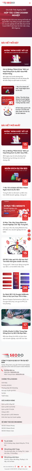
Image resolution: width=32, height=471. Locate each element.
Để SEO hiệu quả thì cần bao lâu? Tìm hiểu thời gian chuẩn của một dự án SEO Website (23, 110)
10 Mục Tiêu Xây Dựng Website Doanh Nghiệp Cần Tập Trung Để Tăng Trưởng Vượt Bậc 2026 (23, 100)
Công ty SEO (5, 412)
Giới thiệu (4, 383)
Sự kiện (4, 393)
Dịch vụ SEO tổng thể (8, 404)
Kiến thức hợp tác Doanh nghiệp (11, 417)
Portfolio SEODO (6, 385)
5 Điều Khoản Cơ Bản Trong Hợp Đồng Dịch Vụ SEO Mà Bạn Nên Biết (15, 332)
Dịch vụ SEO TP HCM (8, 409)
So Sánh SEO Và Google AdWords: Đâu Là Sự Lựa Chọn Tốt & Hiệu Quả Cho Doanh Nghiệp (16, 295)
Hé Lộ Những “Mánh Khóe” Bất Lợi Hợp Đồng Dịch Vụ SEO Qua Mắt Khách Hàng (16, 71)
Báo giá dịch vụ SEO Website (10, 414)
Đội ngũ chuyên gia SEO (9, 390)
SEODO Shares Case (8, 431)
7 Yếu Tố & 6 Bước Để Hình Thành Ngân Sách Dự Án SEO (23, 88)
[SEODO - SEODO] (8, 2)
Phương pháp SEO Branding (10, 388)
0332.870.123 (14, 372)
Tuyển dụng (5, 396)
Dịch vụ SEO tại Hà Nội (8, 407)
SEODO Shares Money (8, 425)
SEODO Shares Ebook (8, 428)
